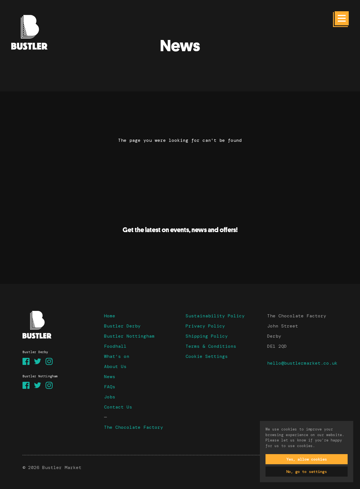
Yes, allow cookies (306, 459)
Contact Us (118, 407)
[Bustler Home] (57, 324)
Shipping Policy (207, 336)
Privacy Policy (205, 326)
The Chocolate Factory (133, 427)
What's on (116, 356)
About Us (115, 366)
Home (109, 316)
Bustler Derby (122, 326)
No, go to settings (306, 471)
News (109, 377)
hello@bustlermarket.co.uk (302, 363)
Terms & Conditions (211, 346)
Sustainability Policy (215, 316)
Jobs (109, 397)
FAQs (109, 387)
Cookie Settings (207, 356)
